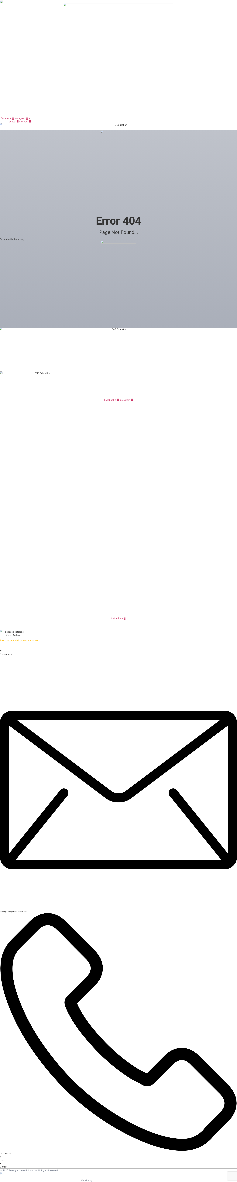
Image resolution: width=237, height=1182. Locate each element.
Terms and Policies (12, 356)
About (11, 115)
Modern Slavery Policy (127, 621)
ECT (28, 115)
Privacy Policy (105, 621)
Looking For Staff (63, 115)
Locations (8, 369)
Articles (7, 360)
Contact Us (79, 115)
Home (3, 115)
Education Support (41, 115)
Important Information (14, 363)
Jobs (21, 115)
